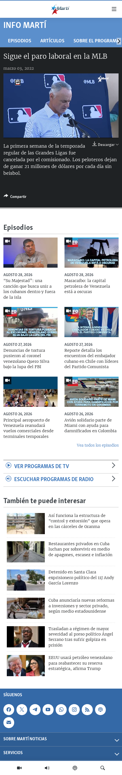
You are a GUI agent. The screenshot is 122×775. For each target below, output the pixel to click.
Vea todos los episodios (98, 445)
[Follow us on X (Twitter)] (21, 709)
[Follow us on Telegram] (35, 709)
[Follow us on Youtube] (48, 709)
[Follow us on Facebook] (8, 709)
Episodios (19, 41)
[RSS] (87, 709)
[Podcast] (74, 768)
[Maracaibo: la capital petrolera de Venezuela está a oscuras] (91, 252)
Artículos (52, 41)
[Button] (15, 197)
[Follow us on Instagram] (74, 709)
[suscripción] (8, 722)
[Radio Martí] (47, 768)
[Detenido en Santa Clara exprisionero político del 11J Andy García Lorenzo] (26, 580)
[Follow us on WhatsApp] (61, 709)
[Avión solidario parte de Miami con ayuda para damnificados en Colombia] (91, 392)
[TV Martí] (19, 768)
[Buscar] (102, 768)
